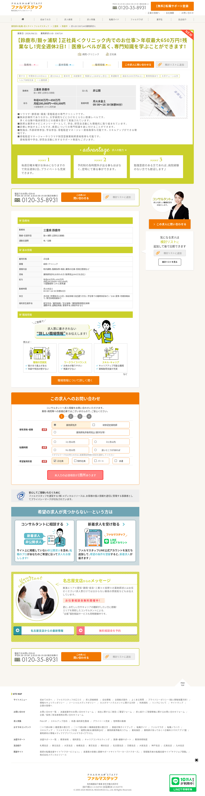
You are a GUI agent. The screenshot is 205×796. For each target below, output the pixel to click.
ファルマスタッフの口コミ (69, 699)
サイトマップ (177, 702)
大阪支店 (143, 745)
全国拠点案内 (121, 699)
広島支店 (168, 745)
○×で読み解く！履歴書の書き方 (55, 727)
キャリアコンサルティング (97, 739)
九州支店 (180, 745)
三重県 (55, 26)
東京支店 (93, 745)
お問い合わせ (187, 12)
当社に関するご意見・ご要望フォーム (115, 711)
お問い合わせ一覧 (48, 711)
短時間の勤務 (119, 721)
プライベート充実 (101, 721)
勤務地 (27, 64)
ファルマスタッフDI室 (66, 730)
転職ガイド (142, 727)
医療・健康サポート (122, 739)
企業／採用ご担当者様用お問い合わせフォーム (62, 714)
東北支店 (56, 745)
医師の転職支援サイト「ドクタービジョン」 (60, 751)
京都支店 (131, 745)
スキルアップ (46, 730)
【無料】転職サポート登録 (172, 6)
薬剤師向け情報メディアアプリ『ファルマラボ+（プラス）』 (66, 733)
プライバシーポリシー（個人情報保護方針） (168, 699)
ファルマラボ (157, 727)
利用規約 (143, 702)
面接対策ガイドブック (122, 727)
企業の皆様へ (154, 12)
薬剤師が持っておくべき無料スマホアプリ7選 (165, 730)
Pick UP (43, 721)
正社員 (60, 460)
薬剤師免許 (71, 424)
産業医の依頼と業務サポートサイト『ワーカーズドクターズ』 (111, 751)
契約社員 (81, 460)
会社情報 (106, 699)
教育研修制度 (141, 739)
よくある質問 (137, 699)
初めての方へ (46, 699)
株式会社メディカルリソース (53, 754)
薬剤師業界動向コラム (117, 730)
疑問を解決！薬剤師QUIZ (92, 730)
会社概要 (170, 12)
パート (101, 460)
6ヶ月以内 (70, 450)
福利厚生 (77, 739)
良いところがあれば (111, 450)
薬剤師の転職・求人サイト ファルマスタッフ (30, 26)
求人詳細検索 (92, 699)
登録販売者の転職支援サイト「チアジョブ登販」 (165, 751)
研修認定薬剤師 (110, 424)
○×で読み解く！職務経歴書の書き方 (91, 727)
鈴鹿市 (65, 26)
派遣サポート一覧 (48, 739)
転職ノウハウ (173, 727)
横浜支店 (105, 745)
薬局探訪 (136, 730)
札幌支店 (44, 745)
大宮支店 (68, 745)
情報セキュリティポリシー (52, 702)
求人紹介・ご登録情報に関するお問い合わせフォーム (160, 711)
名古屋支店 (118, 745)
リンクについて (159, 702)
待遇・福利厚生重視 (80, 721)
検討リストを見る (169, 261)
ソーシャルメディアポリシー (82, 702)
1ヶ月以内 (70, 441)
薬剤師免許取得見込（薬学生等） (90, 432)
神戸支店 (156, 745)
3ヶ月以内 (111, 441)
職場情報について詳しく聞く (75, 380)
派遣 (121, 460)
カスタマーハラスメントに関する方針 (117, 702)
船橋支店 (80, 745)
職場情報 (100, 64)
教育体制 (64, 739)
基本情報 (63, 64)
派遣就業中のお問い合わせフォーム (77, 711)
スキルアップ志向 (59, 721)
